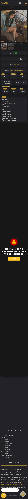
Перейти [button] (14, 258)
